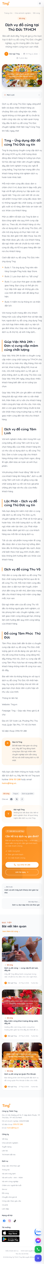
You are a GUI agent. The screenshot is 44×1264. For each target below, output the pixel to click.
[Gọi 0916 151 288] (38, 1249)
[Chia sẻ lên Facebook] (11, 799)
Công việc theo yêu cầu (11, 1201)
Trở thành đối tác (9, 1154)
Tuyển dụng (6, 1147)
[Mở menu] (40, 3)
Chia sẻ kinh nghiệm (23, 13)
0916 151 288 (15, 779)
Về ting (5, 1139)
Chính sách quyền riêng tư (29, 1251)
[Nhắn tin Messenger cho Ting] (38, 1240)
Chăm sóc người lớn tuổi (11, 1185)
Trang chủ (8, 13)
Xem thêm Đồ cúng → (11, 931)
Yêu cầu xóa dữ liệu (22, 1254)
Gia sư (4, 1189)
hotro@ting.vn (9, 783)
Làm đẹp (5, 1209)
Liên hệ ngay (20, 872)
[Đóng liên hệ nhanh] (38, 1258)
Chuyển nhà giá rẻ (9, 1197)
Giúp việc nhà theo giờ (11, 1166)
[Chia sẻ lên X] (17, 799)
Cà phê (5, 1205)
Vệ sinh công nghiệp (10, 1181)
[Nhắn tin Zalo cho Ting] (38, 1231)
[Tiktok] (15, 1221)
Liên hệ (5, 1151)
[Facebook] (4, 1221)
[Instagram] (9, 1221)
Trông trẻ (5, 1170)
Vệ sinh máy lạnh (9, 1174)
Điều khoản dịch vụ (12, 1251)
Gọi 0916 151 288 (23, 865)
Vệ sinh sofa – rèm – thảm (12, 1177)
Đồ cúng (36, 13)
